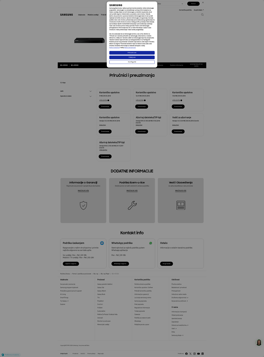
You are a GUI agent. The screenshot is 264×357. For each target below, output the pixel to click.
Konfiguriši (132, 62)
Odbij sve (132, 57)
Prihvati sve (132, 53)
